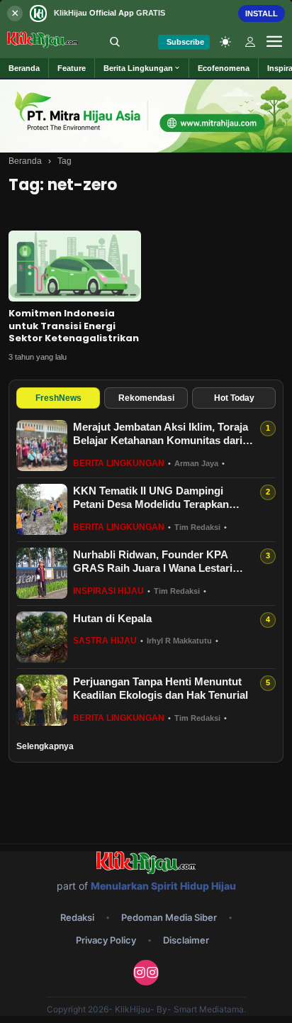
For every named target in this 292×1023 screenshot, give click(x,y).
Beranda (25, 161)
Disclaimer (186, 940)
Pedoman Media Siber (169, 917)
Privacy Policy (106, 940)
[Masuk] (250, 41)
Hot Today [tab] (234, 398)
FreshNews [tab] (58, 398)
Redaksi (77, 917)
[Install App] (146, 13)
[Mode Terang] (225, 42)
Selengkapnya (45, 746)
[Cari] (115, 41)
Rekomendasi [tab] (146, 398)
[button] (142, 68)
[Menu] (274, 42)
